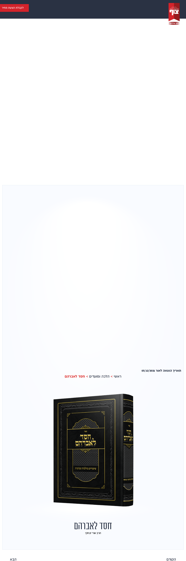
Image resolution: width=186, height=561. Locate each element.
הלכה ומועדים (99, 376)
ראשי (117, 376)
